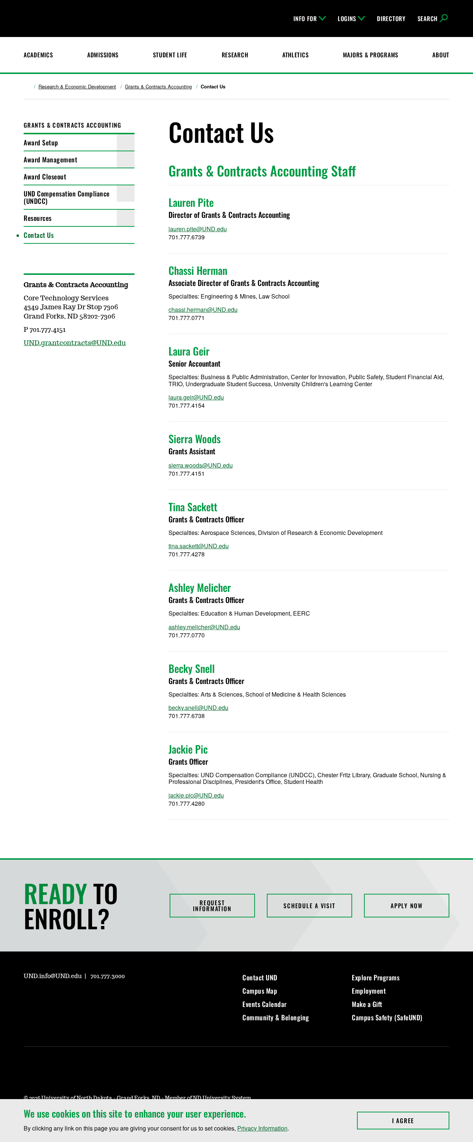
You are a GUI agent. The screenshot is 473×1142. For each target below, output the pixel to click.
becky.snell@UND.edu (198, 707)
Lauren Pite (191, 202)
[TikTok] (100, 997)
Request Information (212, 905)
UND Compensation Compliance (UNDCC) (67, 197)
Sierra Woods (195, 438)
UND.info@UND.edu (53, 976)
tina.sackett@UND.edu (199, 546)
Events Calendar (264, 1004)
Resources (38, 218)
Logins (347, 18)
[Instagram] (29, 997)
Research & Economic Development (77, 86)
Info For (305, 18)
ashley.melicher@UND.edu (204, 627)
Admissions (103, 54)
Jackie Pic (188, 749)
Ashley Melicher (200, 587)
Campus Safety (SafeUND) (387, 1017)
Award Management (50, 159)
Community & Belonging (275, 1017)
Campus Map (259, 991)
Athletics (295, 54)
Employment (369, 991)
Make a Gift (367, 1004)
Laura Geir (189, 350)
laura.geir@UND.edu (196, 397)
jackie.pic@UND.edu (196, 795)
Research (235, 54)
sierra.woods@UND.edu (201, 465)
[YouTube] (82, 997)
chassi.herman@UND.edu (203, 309)
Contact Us (39, 235)
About (440, 54)
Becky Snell (192, 668)
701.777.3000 (108, 976)
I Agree (420, 1120)
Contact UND (260, 977)
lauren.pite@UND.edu (198, 229)
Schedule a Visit (309, 905)
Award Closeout (45, 176)
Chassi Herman (198, 270)
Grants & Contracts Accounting (158, 86)
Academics (38, 54)
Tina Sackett (193, 506)
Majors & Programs (370, 54)
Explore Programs (375, 977)
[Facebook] (46, 997)
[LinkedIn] (64, 997)
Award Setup (41, 142)
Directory (391, 18)
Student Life (170, 54)
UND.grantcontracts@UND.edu (75, 343)
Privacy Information (262, 1128)
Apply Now (407, 905)
